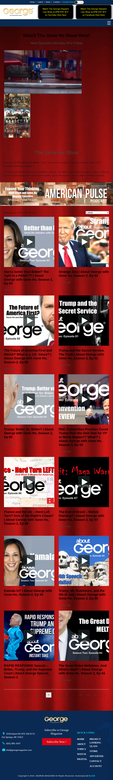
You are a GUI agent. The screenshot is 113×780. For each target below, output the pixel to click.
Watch (81, 754)
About (81, 744)
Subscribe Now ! (57, 741)
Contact (56, 2)
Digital (82, 759)
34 (80, 695)
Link (21, 53)
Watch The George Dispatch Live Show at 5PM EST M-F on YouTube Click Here (56, 12)
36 (95, 695)
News (48, 2)
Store (94, 751)
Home (32, 2)
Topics (81, 749)
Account (96, 766)
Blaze (92, 776)
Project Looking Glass (95, 742)
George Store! (68, 2)
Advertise (97, 756)
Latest (40, 2)
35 (88, 695)
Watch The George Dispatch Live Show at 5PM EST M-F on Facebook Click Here (93, 12)
